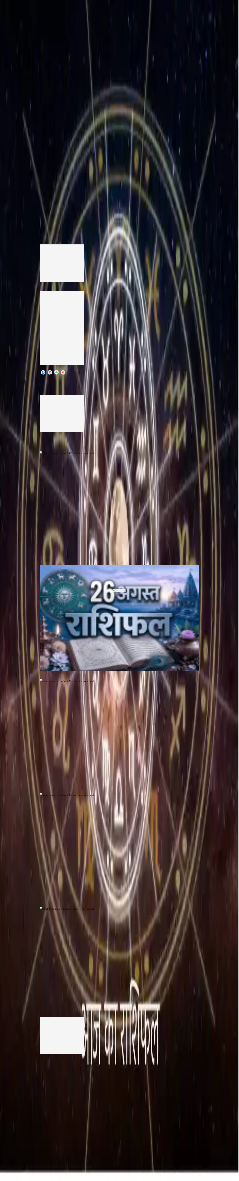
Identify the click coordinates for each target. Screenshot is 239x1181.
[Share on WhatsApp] (56, 372)
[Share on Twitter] (49, 372)
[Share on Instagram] (63, 372)
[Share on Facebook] (43, 372)
